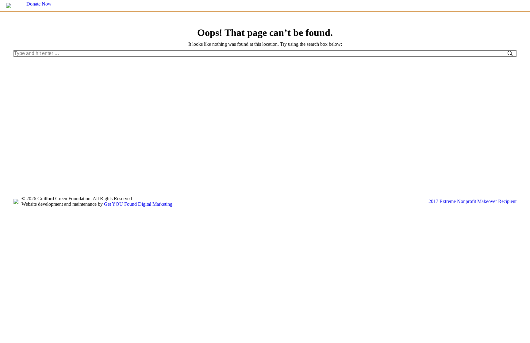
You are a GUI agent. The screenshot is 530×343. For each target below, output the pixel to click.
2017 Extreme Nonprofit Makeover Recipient (472, 201)
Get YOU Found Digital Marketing (138, 204)
